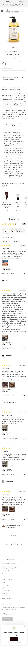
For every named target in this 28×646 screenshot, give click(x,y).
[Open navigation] (2, 11)
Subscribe (7, 619)
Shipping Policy (6, 596)
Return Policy (6, 585)
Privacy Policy (6, 593)
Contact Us (5, 590)
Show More (17, 258)
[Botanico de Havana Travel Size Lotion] (6, 195)
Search (4, 582)
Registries (5, 588)
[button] (20, 224)
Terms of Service (7, 598)
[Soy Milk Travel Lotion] (18, 195)
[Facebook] (2, 574)
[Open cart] (26, 11)
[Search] (23, 11)
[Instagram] (6, 574)
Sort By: (16, 241)
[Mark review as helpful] (24, 273)
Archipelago (14, 48)
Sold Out (14, 72)
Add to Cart (6, 210)
